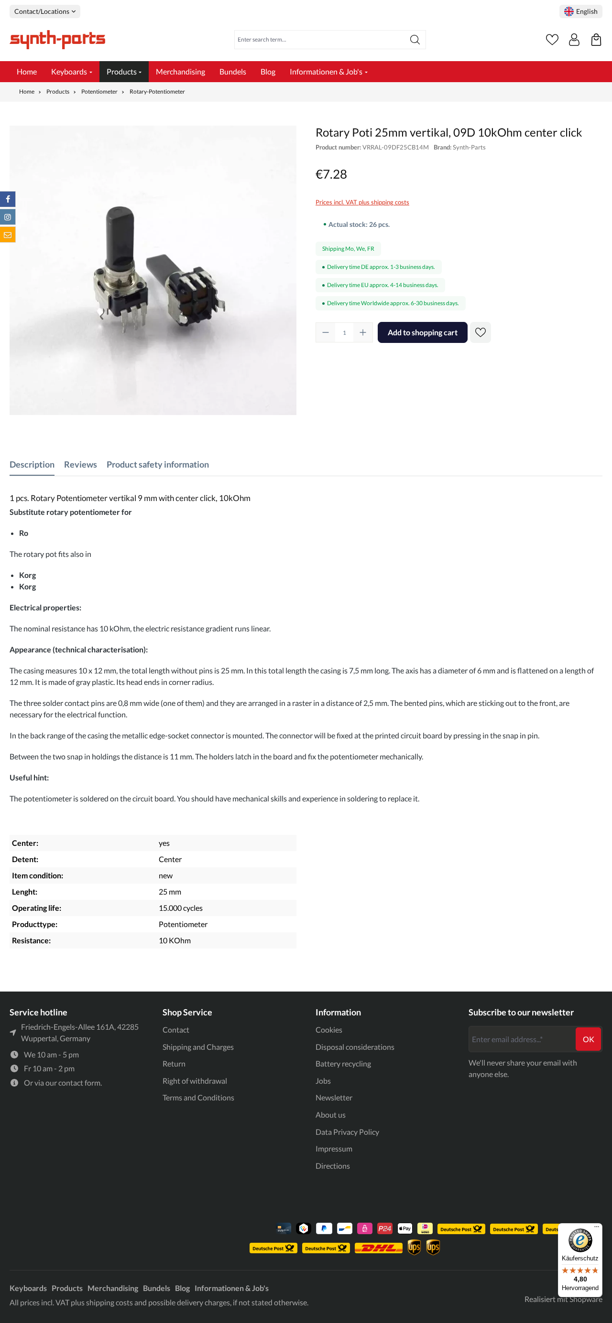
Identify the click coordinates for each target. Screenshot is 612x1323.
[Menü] (596, 1229)
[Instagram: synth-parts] (7, 216)
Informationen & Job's (232, 1287)
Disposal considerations (355, 1046)
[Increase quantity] (362, 332)
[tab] (32, 464)
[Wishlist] (552, 39)
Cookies (329, 1029)
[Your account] (574, 39)
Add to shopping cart (423, 332)
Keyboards (28, 1287)
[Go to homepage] (57, 39)
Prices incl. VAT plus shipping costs (362, 202)
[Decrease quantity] (325, 332)
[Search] (415, 39)
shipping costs (109, 1302)
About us (331, 1114)
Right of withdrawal (195, 1080)
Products (67, 1287)
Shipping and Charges (198, 1046)
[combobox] (319, 39)
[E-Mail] (7, 234)
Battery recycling (343, 1063)
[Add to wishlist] (480, 332)
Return (174, 1063)
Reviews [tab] (80, 464)
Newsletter (334, 1097)
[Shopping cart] (596, 39)
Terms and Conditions (198, 1097)
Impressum (334, 1148)
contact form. (80, 1082)
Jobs (323, 1080)
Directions (333, 1165)
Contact (176, 1029)
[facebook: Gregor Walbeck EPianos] (7, 199)
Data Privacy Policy (347, 1131)
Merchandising (112, 1287)
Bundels (156, 1287)
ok (588, 1039)
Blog (182, 1287)
